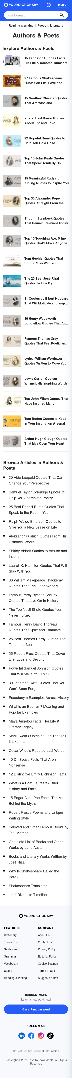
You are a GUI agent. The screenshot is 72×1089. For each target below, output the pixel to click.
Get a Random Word (36, 1009)
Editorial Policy (47, 956)
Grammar (10, 956)
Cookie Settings (48, 963)
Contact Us (45, 942)
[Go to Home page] (21, 4)
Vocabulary (11, 963)
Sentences (10, 949)
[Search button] (62, 15)
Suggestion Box (48, 978)
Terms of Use (46, 971)
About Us (44, 935)
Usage (8, 971)
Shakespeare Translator (28, 885)
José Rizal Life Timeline (28, 894)
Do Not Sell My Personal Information (36, 1051)
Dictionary (10, 935)
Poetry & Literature (50, 25)
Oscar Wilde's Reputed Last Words (36, 750)
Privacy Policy (46, 949)
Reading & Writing (21, 25)
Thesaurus (11, 942)
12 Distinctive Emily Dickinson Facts (37, 773)
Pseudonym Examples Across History (39, 697)
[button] (48, 5)
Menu (62, 5)
